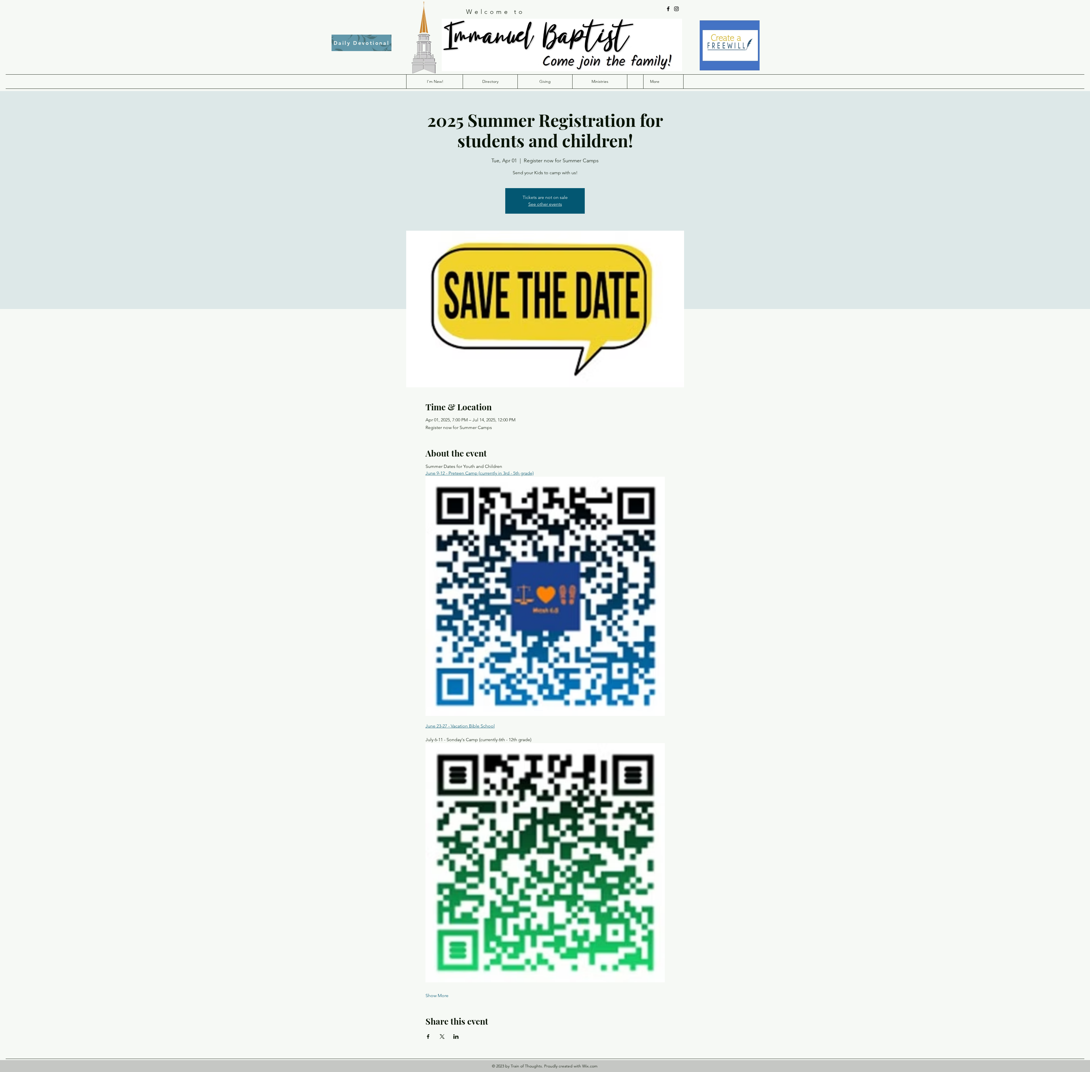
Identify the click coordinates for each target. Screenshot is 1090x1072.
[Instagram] (676, 9)
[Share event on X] (442, 1036)
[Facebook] (668, 9)
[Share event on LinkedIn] (456, 1036)
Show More (436, 995)
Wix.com (590, 1066)
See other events (545, 204)
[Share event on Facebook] (428, 1036)
